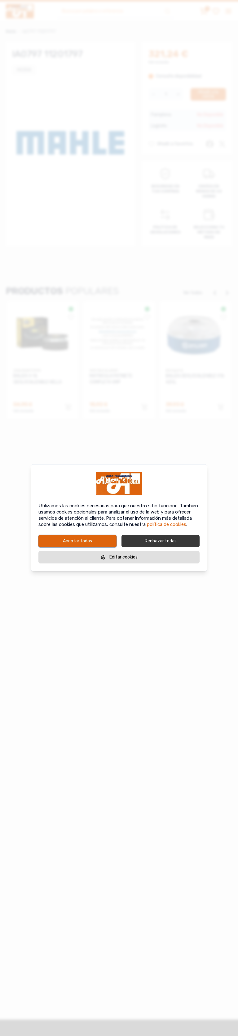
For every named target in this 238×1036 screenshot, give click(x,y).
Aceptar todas (77, 541)
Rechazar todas (161, 541)
